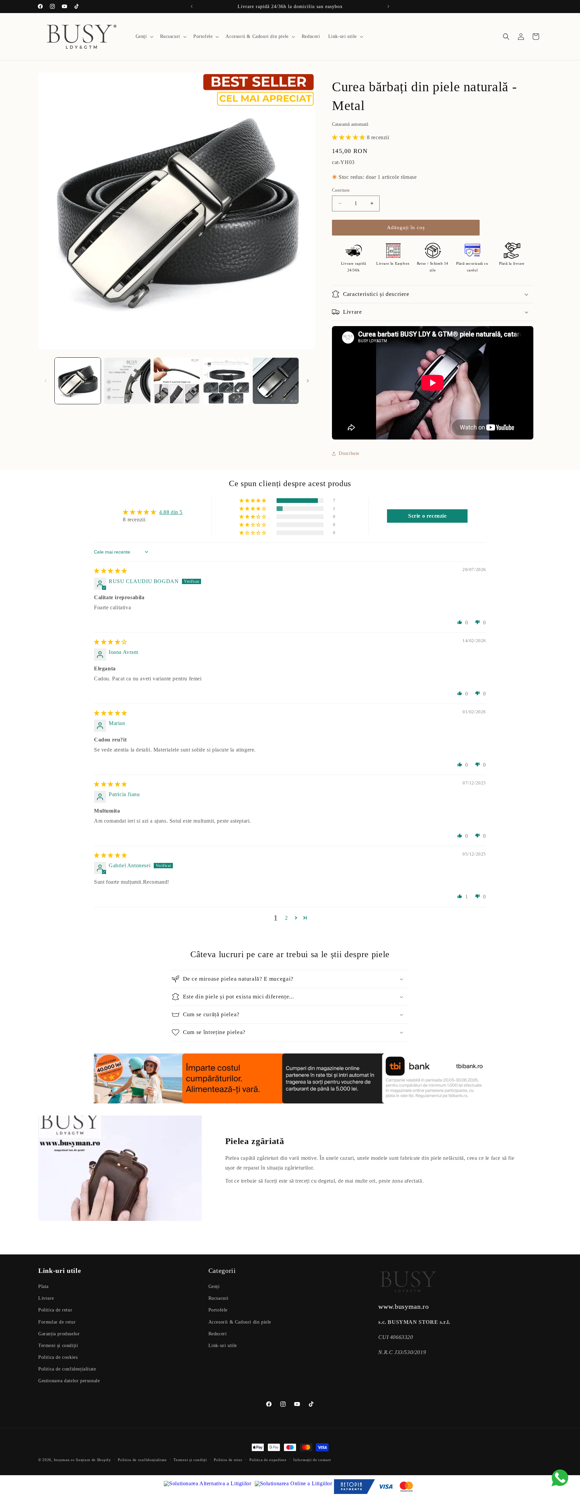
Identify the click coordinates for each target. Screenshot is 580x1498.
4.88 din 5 (171, 512)
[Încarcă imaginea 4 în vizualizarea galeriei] (226, 381)
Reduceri (217, 1333)
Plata (43, 1286)
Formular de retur (57, 1322)
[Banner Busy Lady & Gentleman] (290, 1078)
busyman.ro (64, 1460)
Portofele (218, 1309)
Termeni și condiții (58, 1345)
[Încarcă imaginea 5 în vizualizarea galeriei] (276, 381)
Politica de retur (55, 1309)
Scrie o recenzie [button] (427, 516)
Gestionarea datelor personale (69, 1380)
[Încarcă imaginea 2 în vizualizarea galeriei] (127, 381)
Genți (214, 1286)
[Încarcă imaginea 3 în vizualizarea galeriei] (177, 381)
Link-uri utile (222, 1345)
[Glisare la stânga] (45, 380)
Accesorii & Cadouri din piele (239, 1322)
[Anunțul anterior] (191, 6)
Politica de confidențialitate (67, 1369)
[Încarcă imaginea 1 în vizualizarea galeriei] (78, 381)
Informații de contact (312, 1460)
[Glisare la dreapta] (307, 380)
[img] (110, 571)
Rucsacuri (218, 1298)
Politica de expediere (268, 1460)
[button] (144, 37)
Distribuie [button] (349, 453)
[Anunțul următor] (388, 6)
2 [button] (286, 918)
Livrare (46, 1298)
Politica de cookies (58, 1357)
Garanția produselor (59, 1333)
